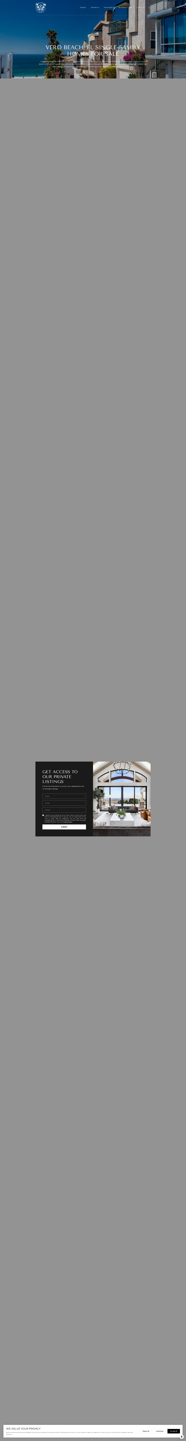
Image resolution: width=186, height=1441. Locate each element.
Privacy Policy (67, 822)
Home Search (109, 7)
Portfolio (83, 7)
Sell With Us (95, 7)
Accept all (173, 1431)
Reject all (146, 1431)
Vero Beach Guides (125, 7)
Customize (160, 1431)
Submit (64, 827)
